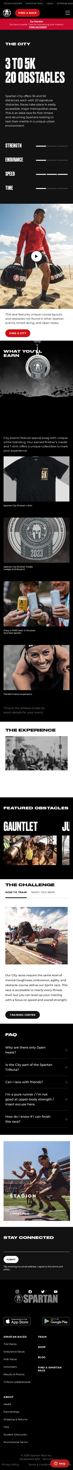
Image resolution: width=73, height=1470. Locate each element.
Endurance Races (14, 1351)
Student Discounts (15, 1434)
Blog (42, 1357)
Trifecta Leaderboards (17, 1382)
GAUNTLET (21, 826)
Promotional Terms (16, 1442)
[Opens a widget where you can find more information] (59, 1463)
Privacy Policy (10, 1464)
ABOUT (9, 1397)
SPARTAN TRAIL (34, 3)
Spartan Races (15, 1336)
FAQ (6, 1427)
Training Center (22, 1014)
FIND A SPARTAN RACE (50, 1369)
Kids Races (10, 1359)
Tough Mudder (13, 3)
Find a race (27, 12)
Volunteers (10, 1366)
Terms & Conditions (40, 1464)
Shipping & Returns (15, 1419)
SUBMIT (11, 1259)
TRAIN (42, 1336)
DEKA (50, 3)
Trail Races (10, 1344)
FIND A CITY (17, 333)
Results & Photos (14, 1374)
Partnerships (11, 1411)
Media (7, 1404)
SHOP (42, 1347)
